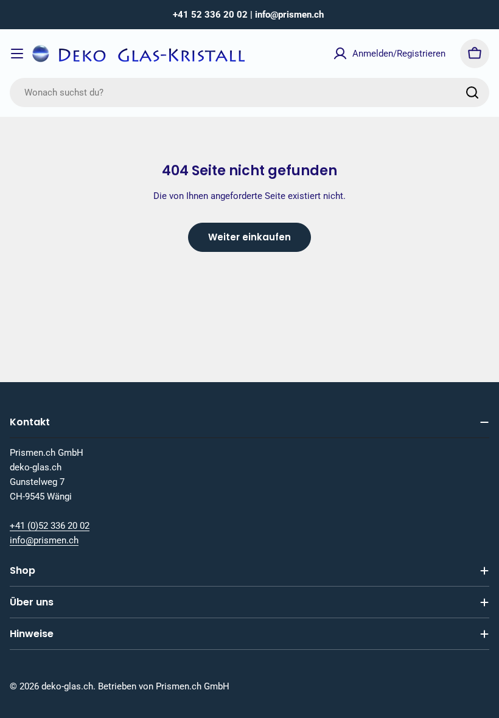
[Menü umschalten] (17, 53)
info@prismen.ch (44, 540)
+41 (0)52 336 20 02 (49, 525)
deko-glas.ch (67, 686)
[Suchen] (472, 92)
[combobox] (249, 92)
